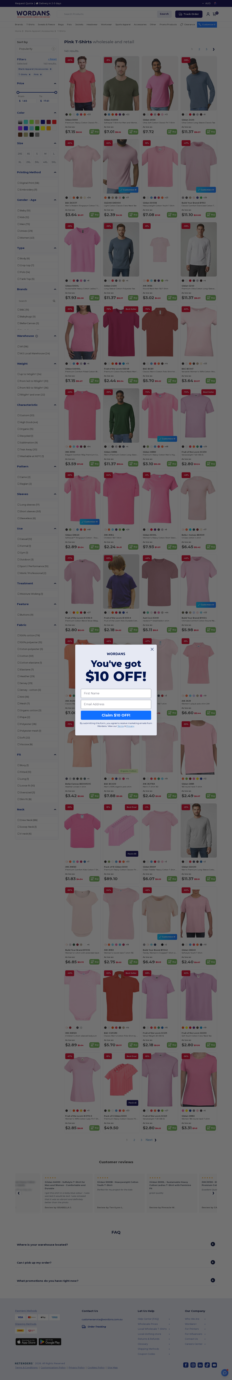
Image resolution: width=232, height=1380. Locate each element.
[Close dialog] (152, 649)
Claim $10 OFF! (116, 715)
